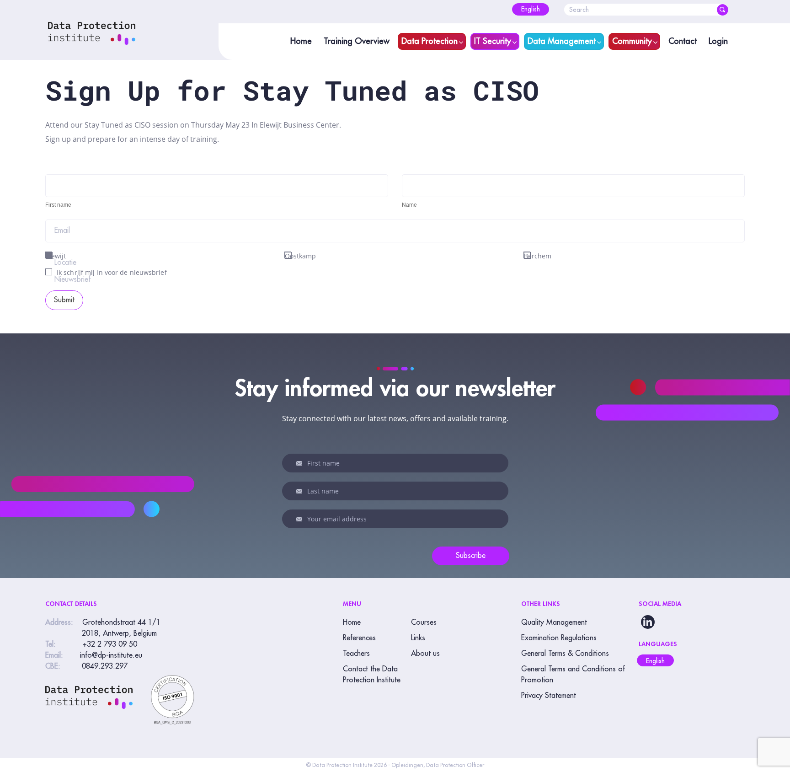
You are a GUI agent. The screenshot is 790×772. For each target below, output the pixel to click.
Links (418, 638)
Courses (424, 622)
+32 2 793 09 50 (109, 644)
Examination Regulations (559, 638)
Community (632, 41)
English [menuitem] (655, 661)
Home (301, 41)
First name (300, 463)
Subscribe (471, 555)
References (359, 638)
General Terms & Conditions (565, 653)
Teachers (356, 653)
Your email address (300, 519)
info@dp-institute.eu (111, 655)
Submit (64, 300)
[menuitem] (530, 9)
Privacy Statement (548, 695)
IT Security (492, 41)
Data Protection (429, 41)
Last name (300, 491)
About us (425, 653)
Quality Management (554, 622)
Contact (682, 41)
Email (62, 230)
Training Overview (357, 41)
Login (718, 41)
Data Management (562, 41)
